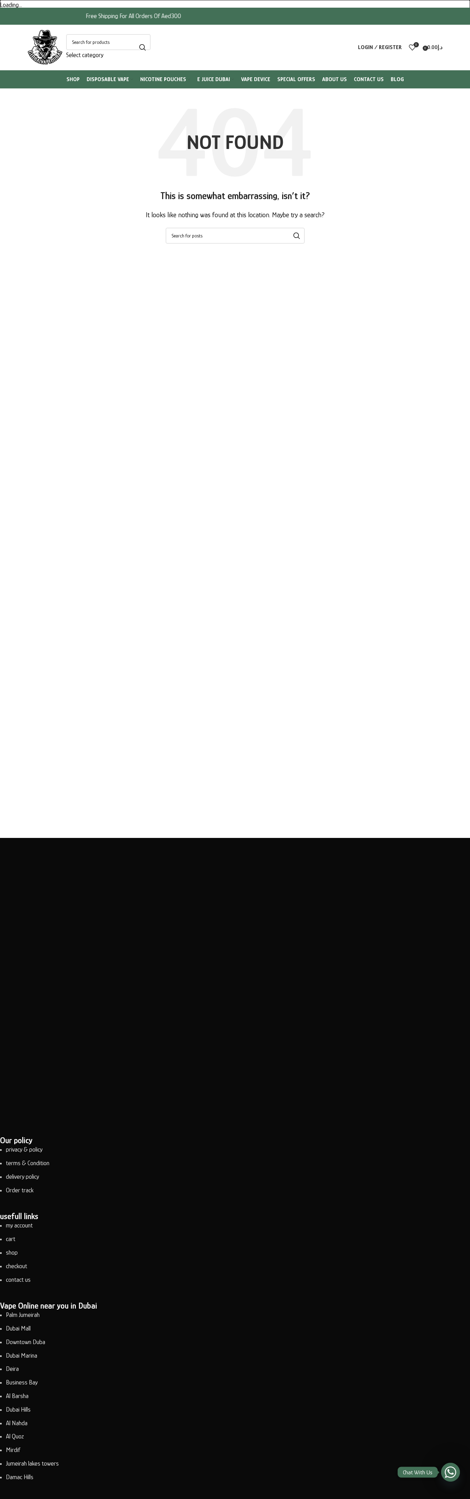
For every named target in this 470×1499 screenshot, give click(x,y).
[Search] (143, 47)
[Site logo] (45, 46)
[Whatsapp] (450, 1472)
